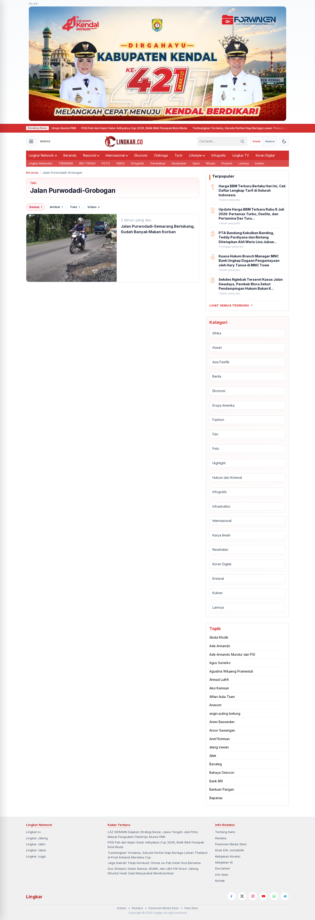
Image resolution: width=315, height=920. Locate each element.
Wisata (210, 163)
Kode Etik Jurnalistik (229, 850)
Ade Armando (219, 646)
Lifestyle (195, 155)
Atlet (212, 756)
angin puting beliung (224, 713)
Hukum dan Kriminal (227, 477)
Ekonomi (140, 155)
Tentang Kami (225, 832)
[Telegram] (284, 896)
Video (93, 207)
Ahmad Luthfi (219, 680)
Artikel (56, 207)
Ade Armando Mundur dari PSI (232, 654)
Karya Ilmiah (221, 535)
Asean (217, 347)
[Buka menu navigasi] (31, 141)
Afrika (216, 333)
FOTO (106, 163)
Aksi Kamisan (219, 688)
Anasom (215, 705)
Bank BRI (216, 781)
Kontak (220, 880)
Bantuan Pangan (221, 789)
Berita (216, 376)
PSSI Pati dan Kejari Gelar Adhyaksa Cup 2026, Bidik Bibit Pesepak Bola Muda (107, 128)
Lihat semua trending (229, 305)
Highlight (219, 463)
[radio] (256, 141)
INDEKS (45, 141)
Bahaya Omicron (221, 772)
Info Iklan (221, 874)
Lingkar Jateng (37, 838)
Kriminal (218, 579)
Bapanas (216, 798)
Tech (178, 155)
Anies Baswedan (222, 722)
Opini (196, 163)
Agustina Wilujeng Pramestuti (231, 671)
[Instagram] (252, 896)
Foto (75, 207)
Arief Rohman (219, 739)
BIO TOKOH (87, 163)
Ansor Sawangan (222, 730)
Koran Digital (265, 155)
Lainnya (243, 163)
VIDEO (120, 163)
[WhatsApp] (274, 896)
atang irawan (219, 747)
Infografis (218, 155)
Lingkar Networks (40, 163)
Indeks (259, 163)
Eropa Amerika (223, 405)
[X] (242, 896)
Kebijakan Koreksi (227, 856)
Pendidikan (158, 163)
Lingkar (34, 896)
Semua (35, 207)
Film (215, 434)
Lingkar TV (240, 155)
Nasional (89, 155)
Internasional (115, 155)
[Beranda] (123, 141)
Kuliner (217, 593)
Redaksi (220, 838)
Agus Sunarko (220, 663)
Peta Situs (191, 908)
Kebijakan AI (224, 862)
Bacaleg (215, 764)
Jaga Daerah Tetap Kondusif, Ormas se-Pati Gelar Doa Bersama (154, 863)
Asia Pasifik (220, 362)
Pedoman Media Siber (231, 844)
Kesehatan (179, 163)
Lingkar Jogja (36, 856)
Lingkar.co (33, 832)
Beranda (69, 155)
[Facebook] (231, 896)
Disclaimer (222, 868)
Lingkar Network (41, 155)
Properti (226, 163)
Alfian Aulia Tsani (222, 697)
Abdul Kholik (218, 637)
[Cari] (242, 141)
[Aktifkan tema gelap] (284, 141)
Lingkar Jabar (36, 850)
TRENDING (66, 163)
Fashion (218, 420)
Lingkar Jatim (35, 844)
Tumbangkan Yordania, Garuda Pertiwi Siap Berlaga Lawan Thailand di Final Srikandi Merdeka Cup (232, 128)
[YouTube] (263, 896)
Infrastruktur (221, 506)
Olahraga (161, 155)
